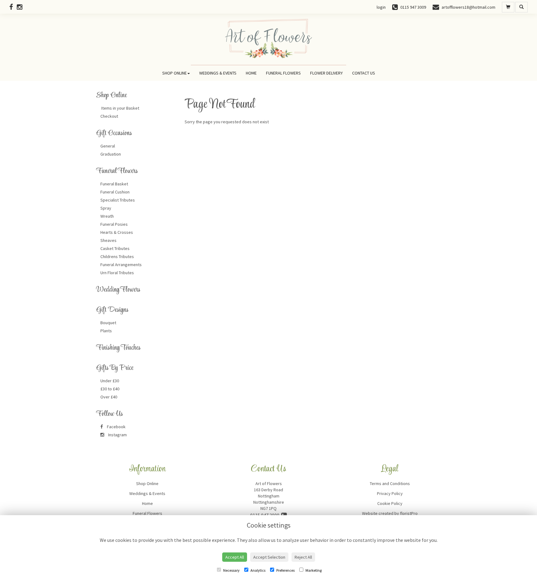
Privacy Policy (390, 493)
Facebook (116, 426)
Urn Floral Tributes (117, 272)
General (107, 146)
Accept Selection (269, 557)
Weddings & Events (217, 73)
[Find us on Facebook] (13, 7)
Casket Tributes (115, 248)
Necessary (231, 570)
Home (251, 73)
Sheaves (108, 240)
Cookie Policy (389, 503)
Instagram (117, 435)
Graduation (110, 154)
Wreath (107, 216)
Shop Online (174, 73)
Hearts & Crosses (116, 232)
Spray (105, 208)
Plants (106, 331)
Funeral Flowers (283, 73)
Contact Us (363, 73)
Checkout (109, 116)
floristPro (409, 513)
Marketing (313, 570)
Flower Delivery (326, 73)
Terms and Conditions (390, 483)
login (381, 7)
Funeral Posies (114, 224)
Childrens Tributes (117, 256)
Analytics (257, 570)
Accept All (234, 557)
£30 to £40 (109, 389)
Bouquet (108, 322)
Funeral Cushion (115, 192)
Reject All (303, 557)
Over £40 (108, 397)
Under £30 (109, 381)
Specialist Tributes (117, 200)
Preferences (285, 570)
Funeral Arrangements (121, 264)
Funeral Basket (114, 184)
